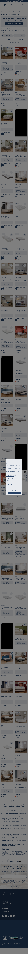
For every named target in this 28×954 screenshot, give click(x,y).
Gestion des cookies (10, 477)
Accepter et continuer (14, 493)
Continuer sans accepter (14, 461)
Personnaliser (14, 490)
